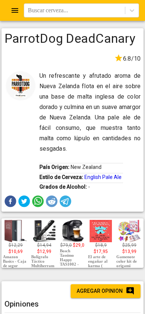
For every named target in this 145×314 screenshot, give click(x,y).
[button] (10, 201)
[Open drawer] (15, 10)
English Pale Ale (103, 177)
